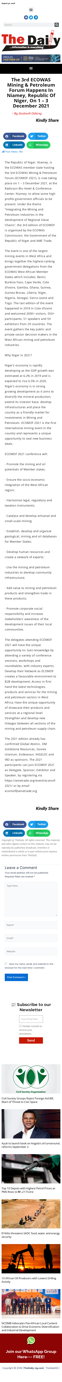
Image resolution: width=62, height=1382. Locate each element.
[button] (31, 9)
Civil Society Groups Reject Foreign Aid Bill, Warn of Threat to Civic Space (28, 1100)
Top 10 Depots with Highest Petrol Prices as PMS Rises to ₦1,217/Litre (28, 1190)
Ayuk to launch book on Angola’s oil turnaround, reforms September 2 (31, 1145)
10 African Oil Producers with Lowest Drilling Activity (29, 1280)
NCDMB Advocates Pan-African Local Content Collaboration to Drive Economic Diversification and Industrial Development (30, 1326)
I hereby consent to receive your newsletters (30, 1030)
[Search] (57, 25)
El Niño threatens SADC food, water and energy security (31, 1235)
